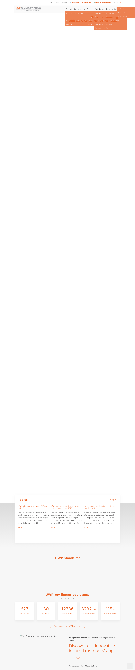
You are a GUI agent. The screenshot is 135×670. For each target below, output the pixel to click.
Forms (108, 28)
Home (51, 2)
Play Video (79, 658)
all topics (112, 499)
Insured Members (86, 2)
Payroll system (100, 20)
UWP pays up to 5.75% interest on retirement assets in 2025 (65, 507)
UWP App (98, 13)
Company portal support (103, 28)
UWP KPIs (87, 13)
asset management (90, 17)
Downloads (111, 9)
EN (120, 2)
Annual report (110, 13)
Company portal (100, 17)
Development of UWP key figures (67, 626)
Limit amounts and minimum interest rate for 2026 (99, 507)
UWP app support (101, 24)
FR (117, 2)
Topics (57, 2)
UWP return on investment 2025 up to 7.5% (32, 507)
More (20, 527)
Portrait (69, 9)
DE (115, 2)
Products (78, 9)
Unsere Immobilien (90, 20)
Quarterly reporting (112, 20)
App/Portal (99, 9)
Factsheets (109, 24)
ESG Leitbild (88, 24)
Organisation (70, 24)
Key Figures (88, 9)
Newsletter (109, 17)
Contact (64, 2)
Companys (107, 2)
